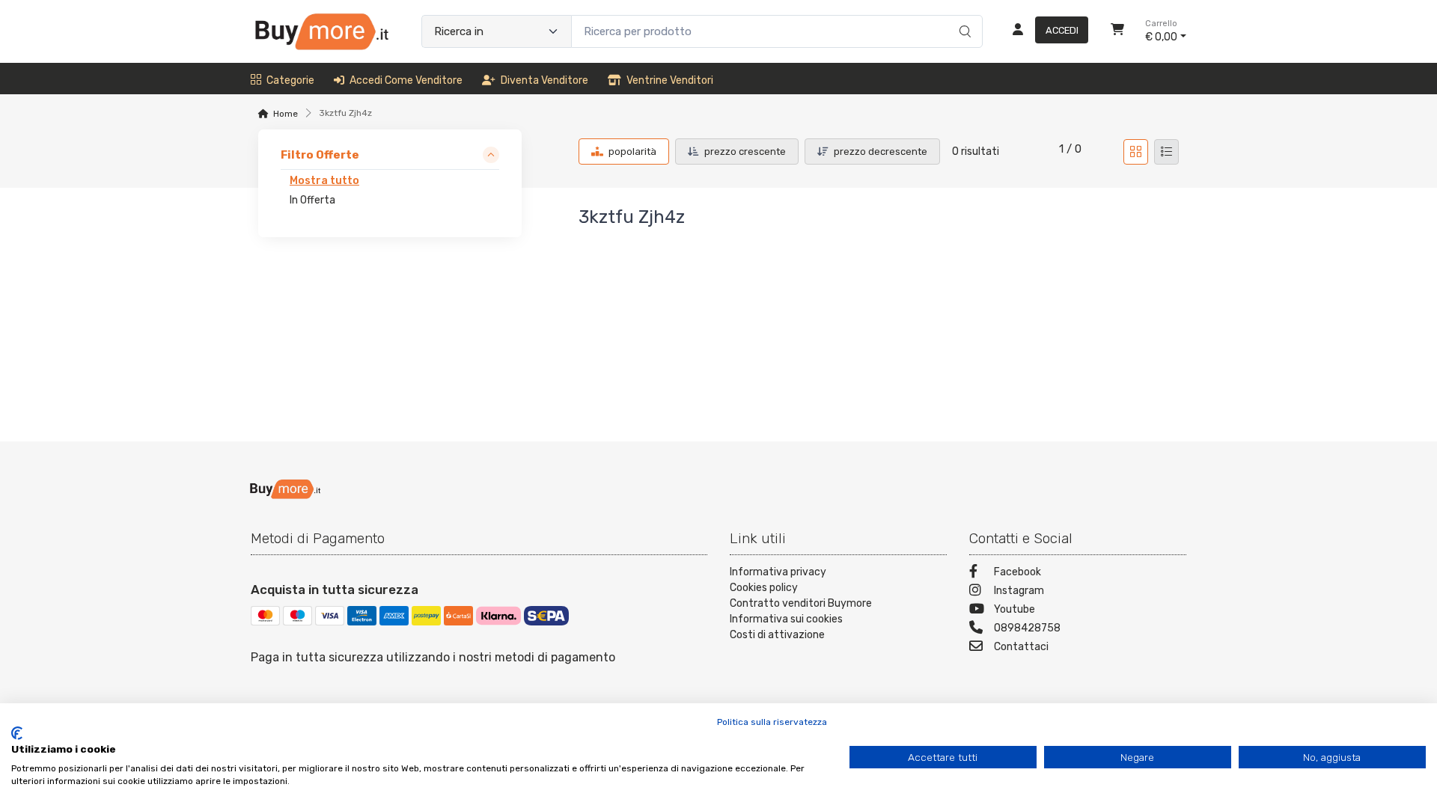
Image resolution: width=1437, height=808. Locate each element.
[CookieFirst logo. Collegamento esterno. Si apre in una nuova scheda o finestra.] (16, 733)
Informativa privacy (778, 572)
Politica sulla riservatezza (772, 722)
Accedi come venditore (406, 80)
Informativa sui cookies (786, 619)
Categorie (290, 80)
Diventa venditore (544, 80)
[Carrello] (1117, 31)
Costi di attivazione (777, 634)
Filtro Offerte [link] (320, 155)
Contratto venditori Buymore (801, 603)
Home (285, 113)
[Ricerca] (963, 15)
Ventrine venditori (669, 80)
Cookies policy (764, 587)
